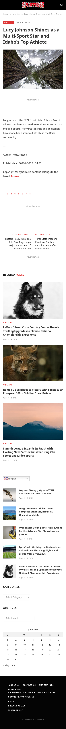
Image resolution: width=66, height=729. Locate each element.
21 (58, 649)
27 (50, 654)
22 (7, 654)
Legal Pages (15, 689)
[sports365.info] (33, 5)
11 (33, 644)
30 (16, 659)
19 (41, 649)
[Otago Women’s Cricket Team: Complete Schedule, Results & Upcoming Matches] (9, 513)
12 (41, 644)
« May (6, 665)
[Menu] (5, 5)
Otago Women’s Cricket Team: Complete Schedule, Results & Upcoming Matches (36, 512)
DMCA (11, 701)
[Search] (61, 5)
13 (50, 644)
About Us (14, 685)
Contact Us (29, 685)
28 (58, 654)
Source (15, 176)
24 (24, 654)
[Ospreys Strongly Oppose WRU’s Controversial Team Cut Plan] (9, 495)
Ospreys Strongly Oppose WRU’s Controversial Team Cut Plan (37, 492)
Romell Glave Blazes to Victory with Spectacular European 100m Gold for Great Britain (33, 391)
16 (16, 649)
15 (7, 649)
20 (50, 649)
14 (58, 644)
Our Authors (46, 685)
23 (16, 654)
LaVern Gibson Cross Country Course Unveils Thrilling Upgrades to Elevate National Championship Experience (31, 331)
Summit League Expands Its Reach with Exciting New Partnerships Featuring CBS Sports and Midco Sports (29, 452)
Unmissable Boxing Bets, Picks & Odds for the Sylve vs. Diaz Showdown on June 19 (40, 531)
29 (7, 659)
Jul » (13, 665)
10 (24, 644)
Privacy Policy (16, 705)
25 (33, 654)
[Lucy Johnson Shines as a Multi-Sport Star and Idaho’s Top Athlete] (33, 69)
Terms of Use (15, 710)
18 (33, 649)
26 (41, 654)
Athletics (8, 22)
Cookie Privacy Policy (21, 697)
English (12, 478)
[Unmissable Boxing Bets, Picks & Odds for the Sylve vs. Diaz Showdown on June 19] (9, 532)
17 (24, 649)
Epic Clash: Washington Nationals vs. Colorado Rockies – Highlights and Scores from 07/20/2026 (40, 550)
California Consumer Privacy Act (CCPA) (31, 692)
